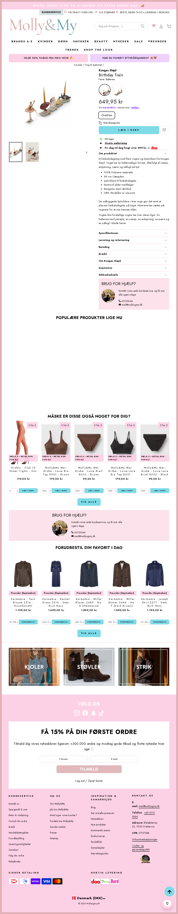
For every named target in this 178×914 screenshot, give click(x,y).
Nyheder (121, 41)
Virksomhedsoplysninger (145, 839)
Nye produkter (98, 824)
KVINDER (45, 41)
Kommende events (100, 830)
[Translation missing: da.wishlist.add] (164, 130)
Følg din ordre (16, 855)
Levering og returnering (114, 240)
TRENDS (72, 50)
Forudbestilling (16, 838)
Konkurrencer (98, 836)
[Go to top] (169, 892)
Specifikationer (108, 233)
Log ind (79, 781)
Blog (93, 807)
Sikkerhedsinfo (108, 275)
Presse (53, 832)
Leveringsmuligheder (20, 844)
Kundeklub (96, 842)
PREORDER (157, 41)
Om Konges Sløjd (110, 261)
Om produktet (108, 153)
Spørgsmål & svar (18, 809)
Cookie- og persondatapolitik (141, 847)
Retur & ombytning (19, 815)
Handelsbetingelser (19, 832)
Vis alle (89, 502)
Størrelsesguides (99, 853)
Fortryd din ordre (18, 821)
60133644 (127, 301)
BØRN (63, 41)
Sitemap (54, 838)
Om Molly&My (57, 803)
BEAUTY (101, 41)
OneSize (106, 115)
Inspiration (105, 268)
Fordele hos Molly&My (62, 821)
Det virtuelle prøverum (102, 813)
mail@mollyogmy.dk (132, 304)
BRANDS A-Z (22, 41)
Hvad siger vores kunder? (63, 815)
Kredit (103, 254)
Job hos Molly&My (59, 809)
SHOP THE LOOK (98, 50)
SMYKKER (81, 41)
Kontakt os (14, 803)
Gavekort (13, 850)
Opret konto (95, 781)
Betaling (104, 247)
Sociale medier (58, 827)
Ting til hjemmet (93, 65)
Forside (78, 65)
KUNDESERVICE (51, 12)
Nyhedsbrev (97, 819)
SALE (138, 41)
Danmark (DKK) (89, 898)
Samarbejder (98, 847)
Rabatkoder (15, 861)
